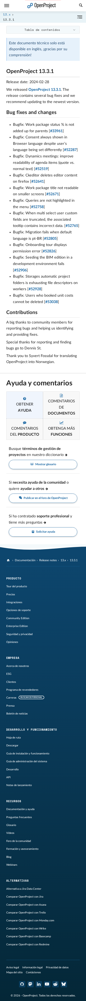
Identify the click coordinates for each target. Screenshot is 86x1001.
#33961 (56, 131)
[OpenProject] (8, 560)
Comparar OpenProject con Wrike (26, 928)
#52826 (49, 251)
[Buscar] (81, 5)
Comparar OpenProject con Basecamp (28, 936)
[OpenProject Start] (41, 5)
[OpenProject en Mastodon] (30, 984)
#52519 (41, 169)
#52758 (37, 207)
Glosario (11, 825)
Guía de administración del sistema (26, 761)
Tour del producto (16, 586)
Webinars (11, 865)
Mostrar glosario (45, 464)
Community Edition (17, 618)
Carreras (11, 698)
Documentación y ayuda (20, 809)
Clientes (11, 682)
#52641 (37, 181)
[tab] (24, 405)
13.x (7, 14)
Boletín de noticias (17, 713)
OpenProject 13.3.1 (44, 90)
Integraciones (14, 602)
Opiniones (12, 642)
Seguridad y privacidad (19, 634)
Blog (8, 857)
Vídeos (10, 833)
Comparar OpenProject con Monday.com (30, 920)
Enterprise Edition (17, 626)
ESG (8, 674)
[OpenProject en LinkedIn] (39, 984)
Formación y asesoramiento (22, 849)
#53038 (51, 302)
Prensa (10, 706)
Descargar (12, 745)
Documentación (25, 560)
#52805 (50, 239)
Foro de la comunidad (18, 841)
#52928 (35, 289)
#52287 (70, 150)
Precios (10, 594)
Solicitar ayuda (45, 531)
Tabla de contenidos (42, 30)
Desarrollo (12, 769)
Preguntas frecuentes (19, 817)
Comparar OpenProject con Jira (24, 897)
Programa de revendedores (22, 690)
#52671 (52, 194)
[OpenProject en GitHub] (22, 984)
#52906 (20, 270)
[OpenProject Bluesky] (64, 984)
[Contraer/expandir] (80, 17)
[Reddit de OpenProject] (55, 984)
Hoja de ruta (13, 737)
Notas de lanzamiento (19, 785)
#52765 (72, 226)
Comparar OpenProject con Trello (26, 912)
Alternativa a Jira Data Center (23, 889)
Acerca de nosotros (17, 666)
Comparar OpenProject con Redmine (27, 944)
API (8, 777)
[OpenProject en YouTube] (47, 984)
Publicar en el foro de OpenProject (45, 498)
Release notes (48, 560)
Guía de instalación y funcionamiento (27, 753)
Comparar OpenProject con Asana (26, 905)
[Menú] (6, 5)
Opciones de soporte (18, 610)
